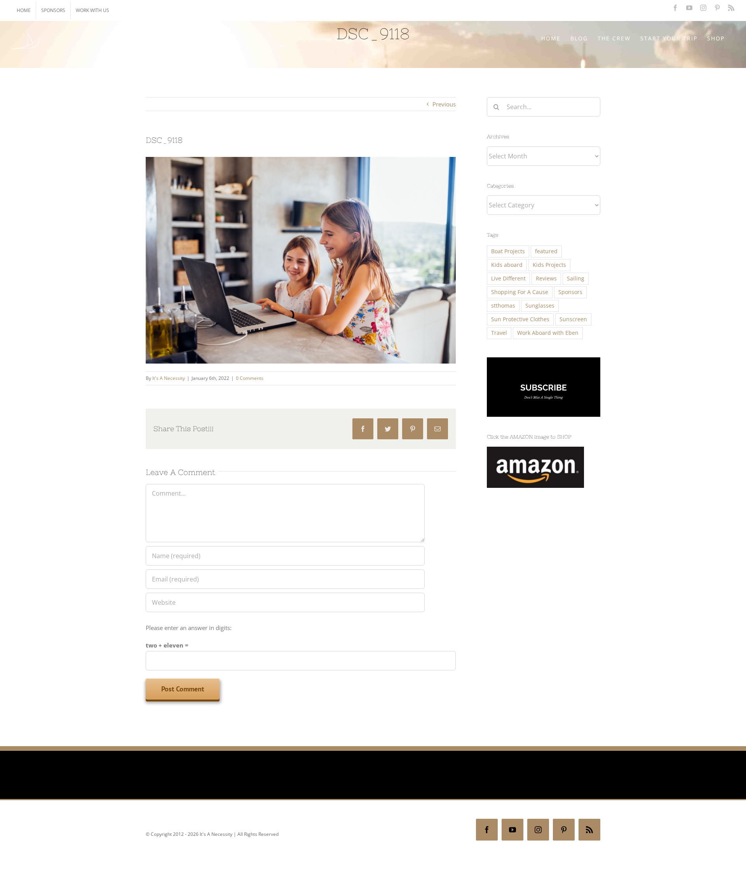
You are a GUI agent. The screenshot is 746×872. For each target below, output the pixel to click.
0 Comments (249, 378)
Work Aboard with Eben (548, 332)
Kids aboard (507, 264)
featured (546, 251)
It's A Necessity (168, 378)
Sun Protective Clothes (520, 319)
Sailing (575, 278)
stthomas (503, 305)
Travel (499, 332)
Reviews (546, 278)
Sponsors (570, 292)
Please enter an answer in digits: (189, 628)
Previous (444, 104)
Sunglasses (539, 305)
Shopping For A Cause (519, 292)
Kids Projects (549, 264)
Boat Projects (508, 251)
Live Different (508, 278)
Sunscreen (573, 319)
